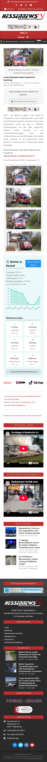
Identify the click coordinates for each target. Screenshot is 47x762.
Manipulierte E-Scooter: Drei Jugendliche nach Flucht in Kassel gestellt (29, 530)
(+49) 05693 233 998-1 (16, 730)
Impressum (9, 639)
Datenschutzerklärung (13, 642)
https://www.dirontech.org (34, 758)
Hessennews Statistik (13, 633)
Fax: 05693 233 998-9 (15, 734)
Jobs (7, 627)
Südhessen (32, 568)
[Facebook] (8, 382)
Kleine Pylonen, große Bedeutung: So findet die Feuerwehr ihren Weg (29, 654)
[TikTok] (36, 382)
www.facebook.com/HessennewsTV (19, 156)
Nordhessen (18, 85)
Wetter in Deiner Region (33, 263)
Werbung (8, 630)
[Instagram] (20, 382)
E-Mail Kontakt (13, 738)
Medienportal (10, 636)
